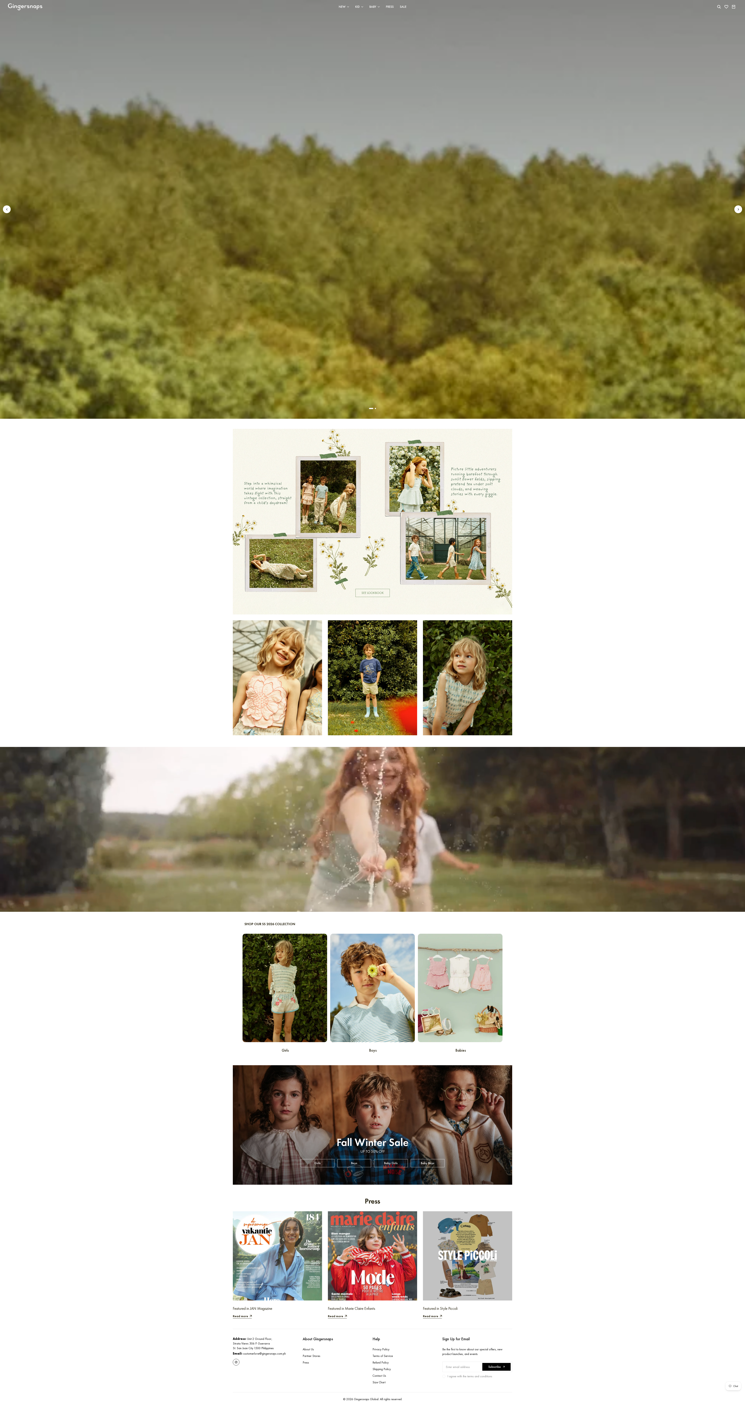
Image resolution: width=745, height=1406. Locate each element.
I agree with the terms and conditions (469, 1376)
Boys (354, 1163)
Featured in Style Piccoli (440, 1308)
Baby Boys (427, 1163)
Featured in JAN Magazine (252, 1308)
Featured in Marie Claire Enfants (351, 1308)
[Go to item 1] (371, 408)
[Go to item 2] (375, 408)
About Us (308, 1349)
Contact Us (379, 1376)
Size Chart (378, 1382)
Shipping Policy (381, 1369)
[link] (372, 521)
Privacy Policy (380, 1349)
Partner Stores (311, 1356)
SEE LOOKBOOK (372, 593)
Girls (317, 1163)
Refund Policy (380, 1362)
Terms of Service (382, 1356)
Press (306, 1362)
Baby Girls (391, 1163)
